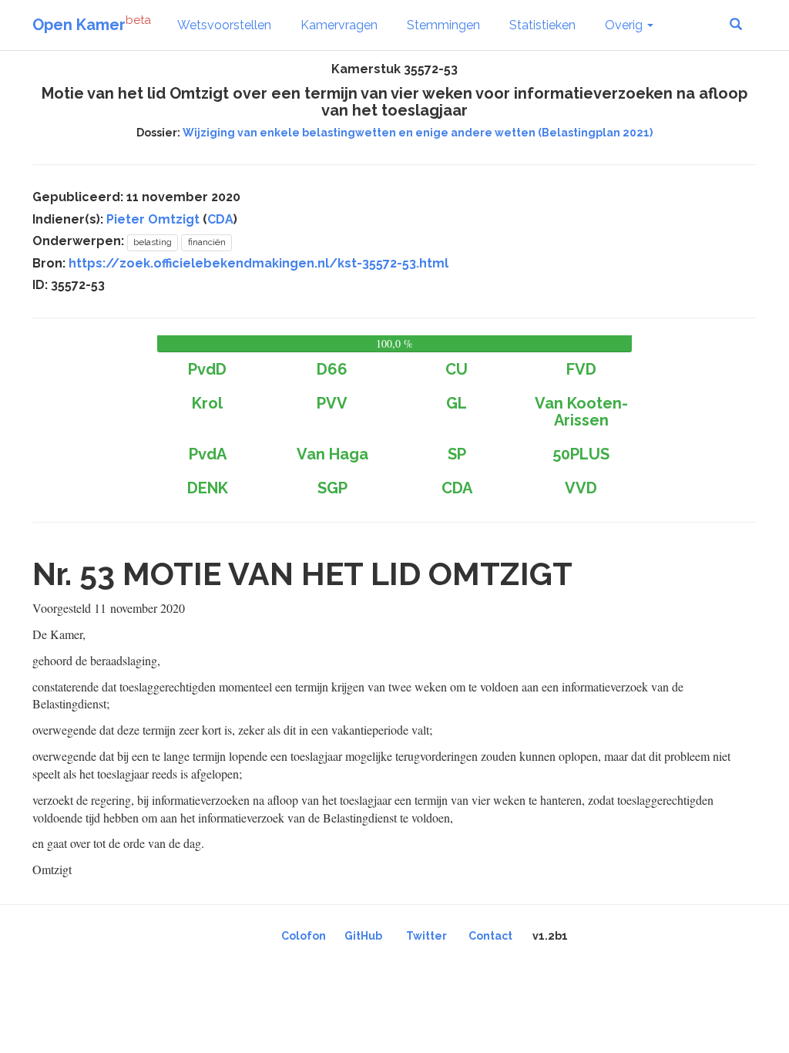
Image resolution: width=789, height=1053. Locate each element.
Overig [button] (625, 25)
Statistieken (542, 25)
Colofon (303, 936)
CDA (220, 219)
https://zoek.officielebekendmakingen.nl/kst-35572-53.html (258, 263)
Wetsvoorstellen (224, 25)
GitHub (363, 936)
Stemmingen (443, 25)
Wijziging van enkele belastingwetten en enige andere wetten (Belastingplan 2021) (418, 132)
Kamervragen (339, 25)
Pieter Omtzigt (153, 219)
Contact (490, 936)
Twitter (426, 936)
